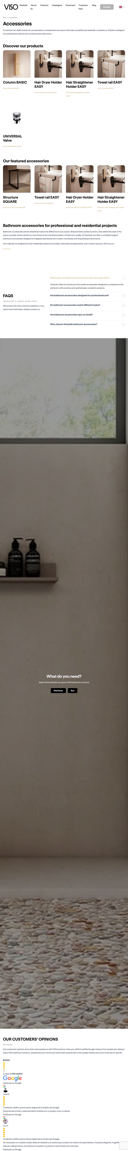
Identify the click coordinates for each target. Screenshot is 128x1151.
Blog (94, 5)
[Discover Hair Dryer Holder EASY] (80, 179)
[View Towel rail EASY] (111, 64)
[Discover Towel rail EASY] (48, 179)
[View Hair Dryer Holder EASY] (48, 64)
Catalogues (57, 5)
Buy (72, 690)
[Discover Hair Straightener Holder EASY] (111, 179)
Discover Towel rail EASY (44, 203)
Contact (107, 7)
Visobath (23, 5)
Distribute (58, 690)
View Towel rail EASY (106, 88)
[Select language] (121, 6)
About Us (33, 7)
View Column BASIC (11, 88)
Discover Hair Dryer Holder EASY (79, 207)
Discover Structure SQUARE (14, 207)
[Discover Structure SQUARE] (16, 179)
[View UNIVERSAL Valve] (16, 118)
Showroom (70, 5)
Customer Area (83, 7)
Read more (6, 249)
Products (44, 5)
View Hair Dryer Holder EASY (45, 92)
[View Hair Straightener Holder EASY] (80, 64)
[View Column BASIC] (16, 64)
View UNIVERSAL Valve (12, 146)
